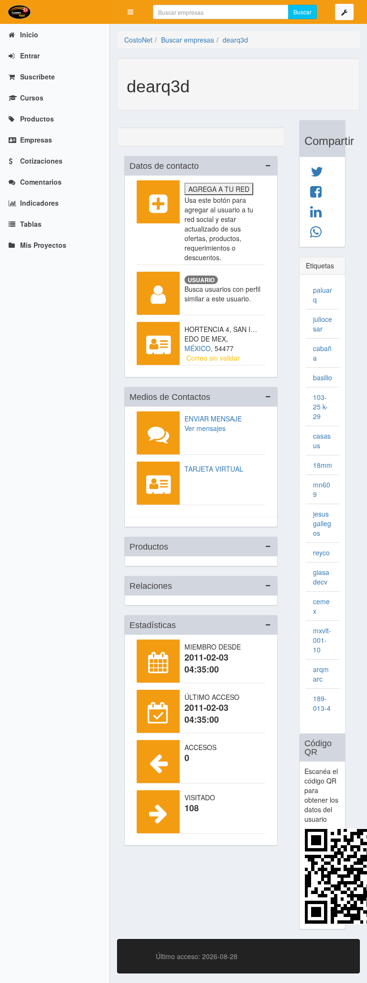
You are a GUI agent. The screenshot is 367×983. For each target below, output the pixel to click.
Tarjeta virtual (213, 469)
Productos (36, 118)
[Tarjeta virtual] (158, 483)
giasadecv (321, 576)
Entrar (29, 55)
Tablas (30, 224)
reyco (321, 552)
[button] (130, 12)
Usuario (201, 280)
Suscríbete (36, 76)
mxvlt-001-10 (322, 640)
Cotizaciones (40, 161)
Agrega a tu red (218, 189)
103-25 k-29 (320, 406)
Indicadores (38, 203)
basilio (322, 377)
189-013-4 (322, 703)
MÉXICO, (199, 348)
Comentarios (40, 182)
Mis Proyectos (42, 245)
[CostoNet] (55, 12)
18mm (322, 465)
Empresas (35, 139)
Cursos (30, 97)
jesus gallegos (322, 523)
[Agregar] (158, 201)
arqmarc (321, 674)
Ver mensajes (205, 428)
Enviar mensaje (213, 418)
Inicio (28, 34)
